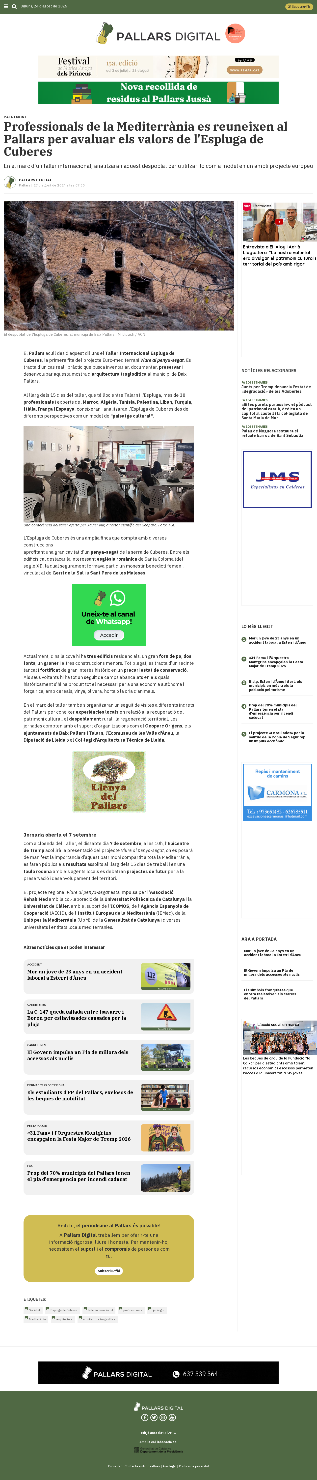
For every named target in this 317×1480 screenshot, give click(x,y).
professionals (132, 1310)
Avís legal (169, 1466)
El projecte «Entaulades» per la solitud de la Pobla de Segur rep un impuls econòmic (277, 736)
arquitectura (64, 1319)
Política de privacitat (194, 1466)
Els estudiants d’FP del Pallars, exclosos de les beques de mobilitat (80, 1095)
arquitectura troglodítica (99, 1319)
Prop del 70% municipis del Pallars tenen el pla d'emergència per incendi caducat (79, 1176)
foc (30, 1166)
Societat (34, 1310)
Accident (34, 964)
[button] (299, 6)
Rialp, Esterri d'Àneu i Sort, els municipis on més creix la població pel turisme (275, 685)
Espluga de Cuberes (64, 1310)
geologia (158, 1310)
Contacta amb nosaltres (142, 1466)
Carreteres (36, 1004)
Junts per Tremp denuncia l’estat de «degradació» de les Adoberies (276, 389)
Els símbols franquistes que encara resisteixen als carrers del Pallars (270, 994)
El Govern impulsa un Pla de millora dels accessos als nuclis (272, 972)
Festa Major (37, 1125)
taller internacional (100, 1310)
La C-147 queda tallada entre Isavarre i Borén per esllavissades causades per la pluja (76, 1018)
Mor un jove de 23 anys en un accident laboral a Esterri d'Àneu (75, 974)
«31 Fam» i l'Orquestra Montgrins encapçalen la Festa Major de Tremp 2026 (79, 1136)
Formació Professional (46, 1085)
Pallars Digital (35, 180)
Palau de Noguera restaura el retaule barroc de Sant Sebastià (272, 433)
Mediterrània (37, 1319)
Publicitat (115, 1466)
